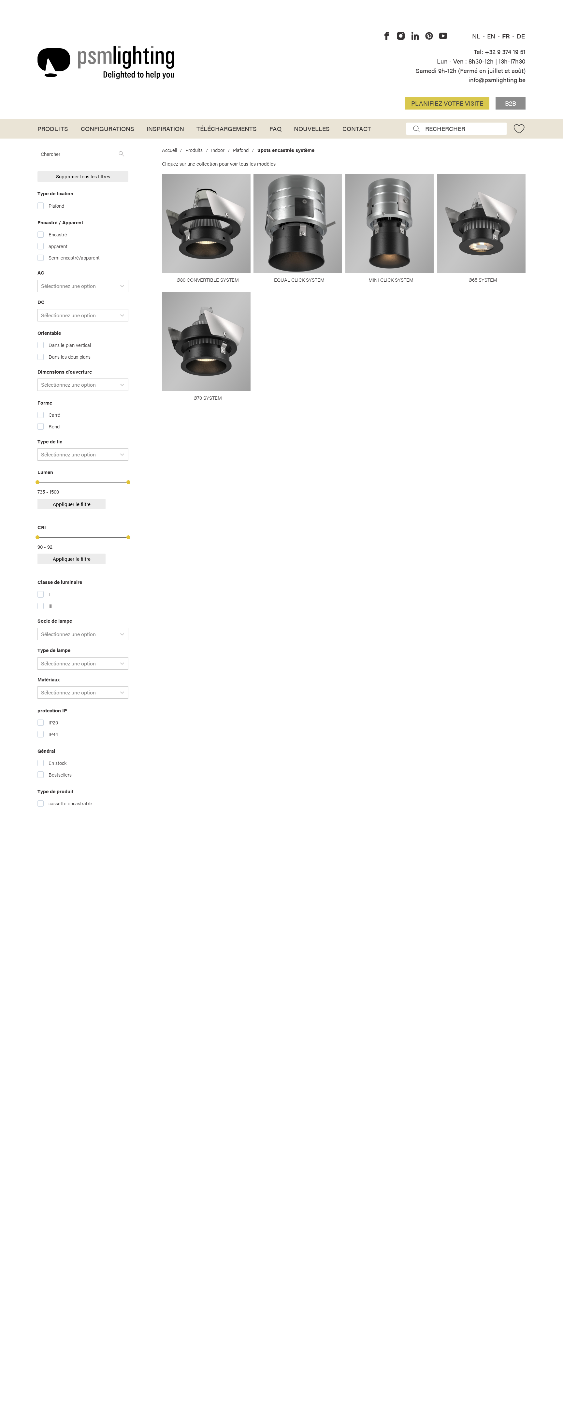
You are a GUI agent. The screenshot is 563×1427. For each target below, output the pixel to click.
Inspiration (165, 128)
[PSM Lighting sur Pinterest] (429, 36)
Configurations (107, 128)
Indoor (217, 150)
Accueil (169, 150)
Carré (54, 414)
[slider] (37, 482)
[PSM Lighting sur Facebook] (386, 36)
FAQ (275, 128)
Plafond (56, 205)
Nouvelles (312, 128)
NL (477, 35)
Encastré (58, 234)
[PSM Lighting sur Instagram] (401, 36)
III (50, 605)
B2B (510, 103)
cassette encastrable (70, 803)
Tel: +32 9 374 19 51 (500, 51)
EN (492, 35)
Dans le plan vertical (70, 345)
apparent (58, 246)
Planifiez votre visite (447, 103)
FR (507, 35)
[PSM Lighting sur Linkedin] (415, 36)
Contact (356, 128)
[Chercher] (121, 154)
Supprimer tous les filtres (83, 176)
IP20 (53, 722)
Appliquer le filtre (72, 504)
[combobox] (41, 286)
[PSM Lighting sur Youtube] (443, 36)
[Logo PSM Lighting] (105, 62)
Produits (52, 128)
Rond (54, 426)
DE (521, 35)
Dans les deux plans (70, 356)
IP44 (53, 734)
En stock (57, 762)
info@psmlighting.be (497, 79)
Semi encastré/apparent (74, 257)
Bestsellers (60, 774)
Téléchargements (226, 128)
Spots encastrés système (285, 150)
